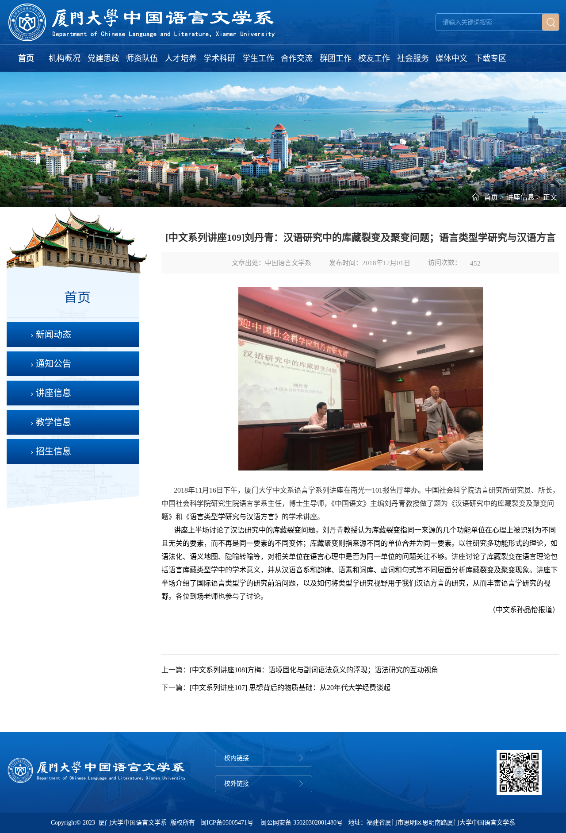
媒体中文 (451, 58)
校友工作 (374, 58)
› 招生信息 (51, 451)
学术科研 (219, 58)
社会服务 (413, 58)
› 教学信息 (51, 422)
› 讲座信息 (51, 393)
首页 (26, 58)
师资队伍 (142, 58)
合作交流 (297, 58)
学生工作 (258, 58)
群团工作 (336, 58)
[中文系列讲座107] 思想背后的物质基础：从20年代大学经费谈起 (290, 687)
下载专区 (490, 58)
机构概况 (64, 58)
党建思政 (103, 58)
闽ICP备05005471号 (226, 822)
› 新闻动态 (51, 334)
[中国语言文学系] (142, 22)
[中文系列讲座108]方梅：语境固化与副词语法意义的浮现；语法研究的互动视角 (314, 670)
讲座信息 (520, 197)
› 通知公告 (51, 364)
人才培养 (181, 58)
